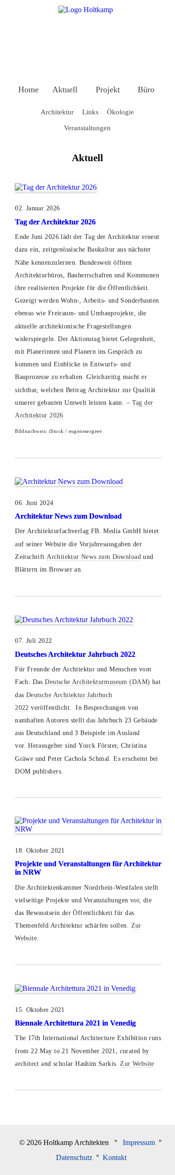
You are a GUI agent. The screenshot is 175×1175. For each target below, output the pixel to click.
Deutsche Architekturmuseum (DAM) (97, 681)
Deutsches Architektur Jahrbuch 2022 (75, 654)
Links (90, 112)
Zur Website (137, 1063)
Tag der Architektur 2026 (55, 222)
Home (28, 89)
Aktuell (64, 89)
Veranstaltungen (87, 128)
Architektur (57, 112)
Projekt (108, 89)
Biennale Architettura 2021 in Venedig (75, 1023)
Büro (146, 89)
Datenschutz (74, 1157)
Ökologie (120, 112)
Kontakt (114, 1157)
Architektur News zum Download (68, 516)
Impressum (139, 1142)
